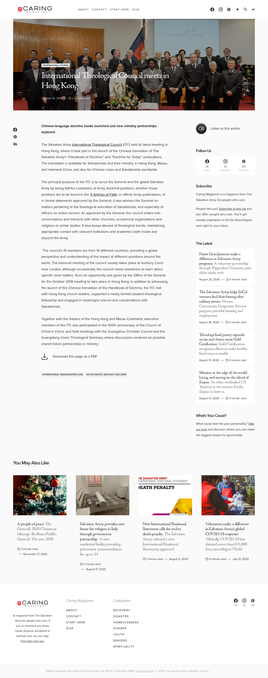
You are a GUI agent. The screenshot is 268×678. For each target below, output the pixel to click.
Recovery (121, 610)
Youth (119, 634)
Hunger (120, 628)
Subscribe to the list (232, 208)
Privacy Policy (145, 671)
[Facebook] (212, 9)
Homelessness (126, 622)
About (71, 610)
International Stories (55, 65)
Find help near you (32, 641)
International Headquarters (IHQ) (62, 374)
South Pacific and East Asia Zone (106, 374)
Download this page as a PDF (75, 356)
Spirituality (124, 646)
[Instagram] (221, 9)
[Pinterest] (229, 9)
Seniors (120, 640)
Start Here (75, 622)
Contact (73, 616)
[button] (238, 9)
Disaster (121, 616)
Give (70, 628)
